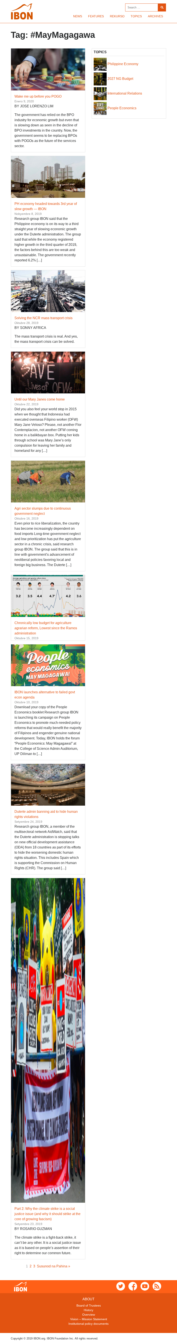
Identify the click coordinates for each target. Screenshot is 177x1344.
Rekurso (117, 16)
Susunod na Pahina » (53, 1266)
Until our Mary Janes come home (39, 399)
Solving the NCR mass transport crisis (43, 318)
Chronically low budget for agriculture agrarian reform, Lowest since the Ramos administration (45, 628)
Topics (136, 16)
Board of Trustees (88, 1305)
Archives (155, 16)
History (88, 1310)
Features (96, 16)
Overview (88, 1314)
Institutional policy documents (88, 1323)
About (88, 1299)
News (77, 16)
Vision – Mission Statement (88, 1319)
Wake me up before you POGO (38, 96)
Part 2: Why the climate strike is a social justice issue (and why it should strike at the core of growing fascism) (47, 1214)
